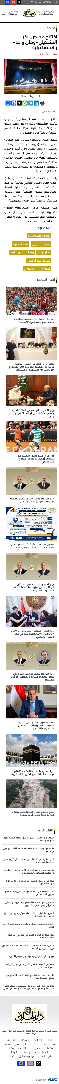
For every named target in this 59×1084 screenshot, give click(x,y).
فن (17, 1044)
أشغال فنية (20, 244)
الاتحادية (38, 1040)
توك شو (26, 1052)
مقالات (10, 1048)
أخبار (49, 1040)
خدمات (10, 1056)
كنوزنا (14, 1052)
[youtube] (13, 2)
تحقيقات (24, 1040)
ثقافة (51, 28)
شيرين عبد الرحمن (39, 260)
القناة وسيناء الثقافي (37, 268)
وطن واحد (44, 252)
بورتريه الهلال (26, 1056)
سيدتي (37, 1048)
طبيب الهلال (45, 1056)
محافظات (23, 1048)
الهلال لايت (41, 1052)
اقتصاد (49, 1048)
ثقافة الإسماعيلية (39, 235)
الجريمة (11, 1040)
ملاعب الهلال (47, 1044)
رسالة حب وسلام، (22, 252)
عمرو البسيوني (41, 244)
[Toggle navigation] (3, 14)
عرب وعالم (29, 1044)
